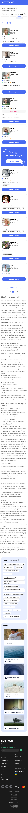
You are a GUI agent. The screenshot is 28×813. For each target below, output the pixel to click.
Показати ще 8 (14, 287)
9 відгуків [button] (6, 138)
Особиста (13, 17)
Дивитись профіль (14, 45)
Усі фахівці (4, 763)
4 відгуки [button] (6, 108)
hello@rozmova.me (19, 771)
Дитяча (25, 17)
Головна (3, 8)
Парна (19, 17)
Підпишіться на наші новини (9, 747)
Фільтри (4, 23)
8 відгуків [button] (6, 82)
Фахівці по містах (11, 8)
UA (18, 774)
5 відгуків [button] (6, 61)
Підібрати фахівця (14, 161)
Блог (2, 782)
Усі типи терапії (4, 17)
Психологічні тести (6, 774)
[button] (19, 111)
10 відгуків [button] (6, 38)
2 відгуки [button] (6, 206)
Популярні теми (5, 769)
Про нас (3, 757)
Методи (3, 766)
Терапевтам (4, 760)
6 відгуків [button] (6, 275)
